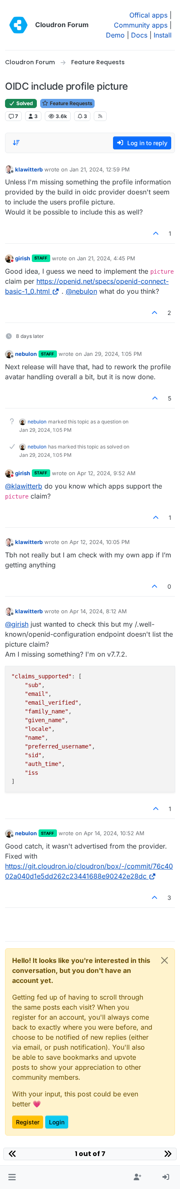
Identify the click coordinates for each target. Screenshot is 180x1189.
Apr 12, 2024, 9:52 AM (106, 473)
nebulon (26, 353)
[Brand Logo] (18, 25)
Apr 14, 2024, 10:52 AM (114, 833)
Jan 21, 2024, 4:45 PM (106, 258)
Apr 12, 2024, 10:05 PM (99, 542)
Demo (115, 35)
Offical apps (148, 15)
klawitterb (29, 169)
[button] (12, 1177)
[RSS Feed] (100, 116)
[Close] (164, 960)
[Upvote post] (156, 233)
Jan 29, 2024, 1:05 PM (113, 353)
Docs (139, 35)
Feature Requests (71, 103)
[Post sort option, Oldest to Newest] (16, 143)
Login (56, 1122)
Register (27, 1122)
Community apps (140, 25)
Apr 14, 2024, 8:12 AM (98, 611)
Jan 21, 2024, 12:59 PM (99, 169)
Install (163, 35)
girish (22, 258)
